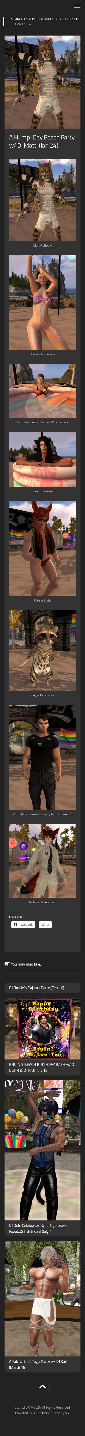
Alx (67, 1412)
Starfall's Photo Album (31, 19)
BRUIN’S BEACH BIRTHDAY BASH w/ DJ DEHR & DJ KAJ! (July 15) (42, 1067)
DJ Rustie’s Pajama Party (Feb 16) (36, 988)
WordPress (41, 1412)
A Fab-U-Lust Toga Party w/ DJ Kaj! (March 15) (38, 1364)
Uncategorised (65, 19)
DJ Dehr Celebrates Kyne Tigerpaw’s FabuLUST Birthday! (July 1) (38, 1228)
